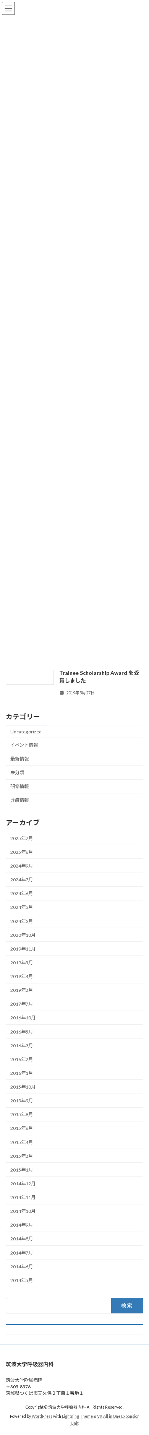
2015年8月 (21, 1114)
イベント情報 (24, 745)
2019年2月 (21, 990)
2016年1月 (21, 1073)
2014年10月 (23, 1211)
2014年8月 (21, 1239)
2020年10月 (23, 935)
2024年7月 (21, 879)
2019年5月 (21, 962)
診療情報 (19, 800)
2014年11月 (23, 1197)
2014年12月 (23, 1183)
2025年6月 (21, 852)
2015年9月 (21, 1100)
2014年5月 (21, 1280)
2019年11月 (23, 949)
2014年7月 (21, 1252)
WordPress (42, 1416)
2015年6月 (21, 1128)
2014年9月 (21, 1225)
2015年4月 (21, 1142)
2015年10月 (23, 1087)
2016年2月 (21, 1059)
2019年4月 (21, 976)
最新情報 (19, 759)
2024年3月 (21, 921)
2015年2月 (21, 1156)
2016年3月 (21, 1045)
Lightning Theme (77, 1416)
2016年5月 (21, 1031)
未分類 (17, 772)
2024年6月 (21, 893)
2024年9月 (21, 866)
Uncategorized (26, 732)
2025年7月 (21, 838)
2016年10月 (23, 1018)
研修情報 (19, 786)
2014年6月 (21, 1266)
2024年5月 (21, 907)
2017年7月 (21, 1004)
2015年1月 (21, 1170)
